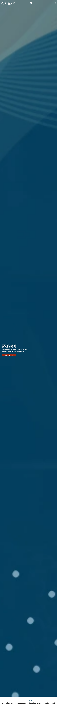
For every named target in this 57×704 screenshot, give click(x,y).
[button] (31, 3)
